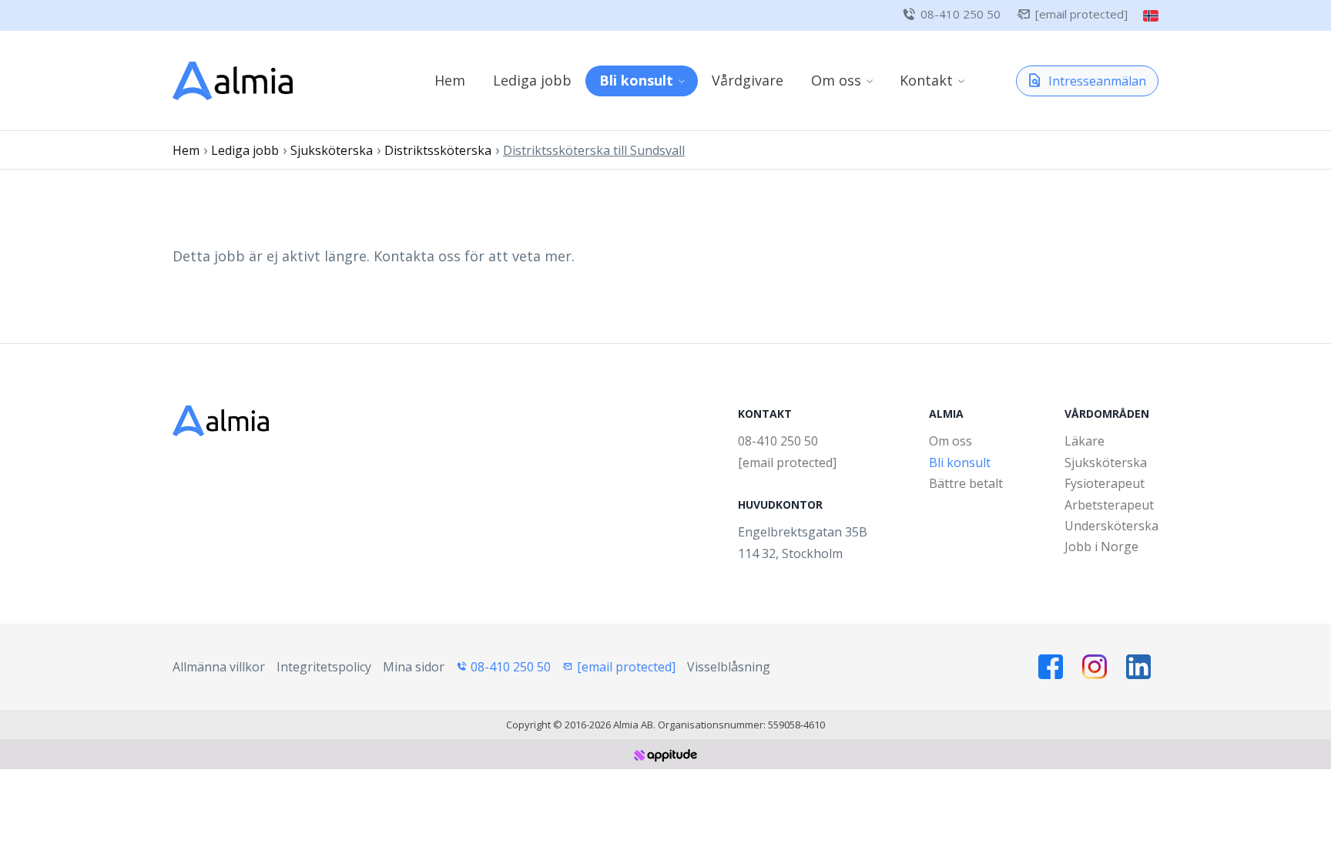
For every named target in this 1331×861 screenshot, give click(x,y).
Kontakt (926, 80)
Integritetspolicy (324, 666)
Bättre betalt (966, 483)
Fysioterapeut (1104, 483)
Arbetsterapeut (1109, 504)
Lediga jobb (532, 80)
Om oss (836, 80)
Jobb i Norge (1101, 546)
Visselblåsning (728, 666)
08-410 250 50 (960, 14)
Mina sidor (413, 666)
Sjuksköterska (331, 150)
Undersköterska (1111, 525)
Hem (449, 80)
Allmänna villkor (219, 666)
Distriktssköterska (437, 150)
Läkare (1084, 440)
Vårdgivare (747, 80)
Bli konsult (636, 80)
